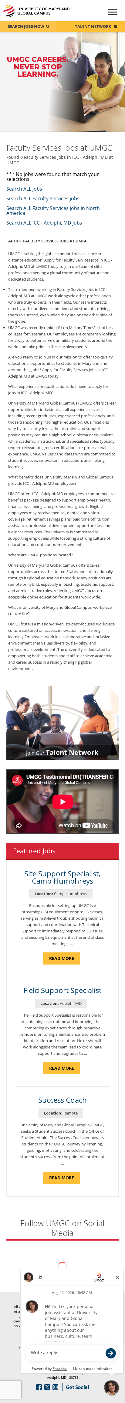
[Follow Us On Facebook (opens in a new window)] (39, 1387)
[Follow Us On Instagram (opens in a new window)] (55, 1387)
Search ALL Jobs (24, 188)
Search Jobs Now (26, 26)
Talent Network (93, 26)
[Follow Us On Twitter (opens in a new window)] (47, 1387)
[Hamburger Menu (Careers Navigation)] (109, 14)
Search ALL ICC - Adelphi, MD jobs (44, 222)
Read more (64, 960)
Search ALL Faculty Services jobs (42, 198)
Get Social (77, 1387)
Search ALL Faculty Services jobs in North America (53, 210)
